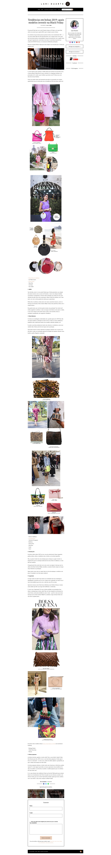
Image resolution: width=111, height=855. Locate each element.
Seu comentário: (33, 823)
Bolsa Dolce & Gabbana (34, 278)
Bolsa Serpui (31, 281)
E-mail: (31, 812)
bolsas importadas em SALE (49, 743)
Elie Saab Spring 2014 (55, 793)
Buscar (72, 9)
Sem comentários (43, 781)
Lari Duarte (74, 31)
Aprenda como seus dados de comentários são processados (50, 842)
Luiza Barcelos (32, 538)
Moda (50, 25)
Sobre (42, 9)
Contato (59, 9)
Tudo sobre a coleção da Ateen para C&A (36, 793)
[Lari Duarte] (55, 4)
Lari (48, 25)
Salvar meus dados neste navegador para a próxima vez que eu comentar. (44, 821)
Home (39, 9)
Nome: (31, 805)
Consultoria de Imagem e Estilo (50, 9)
